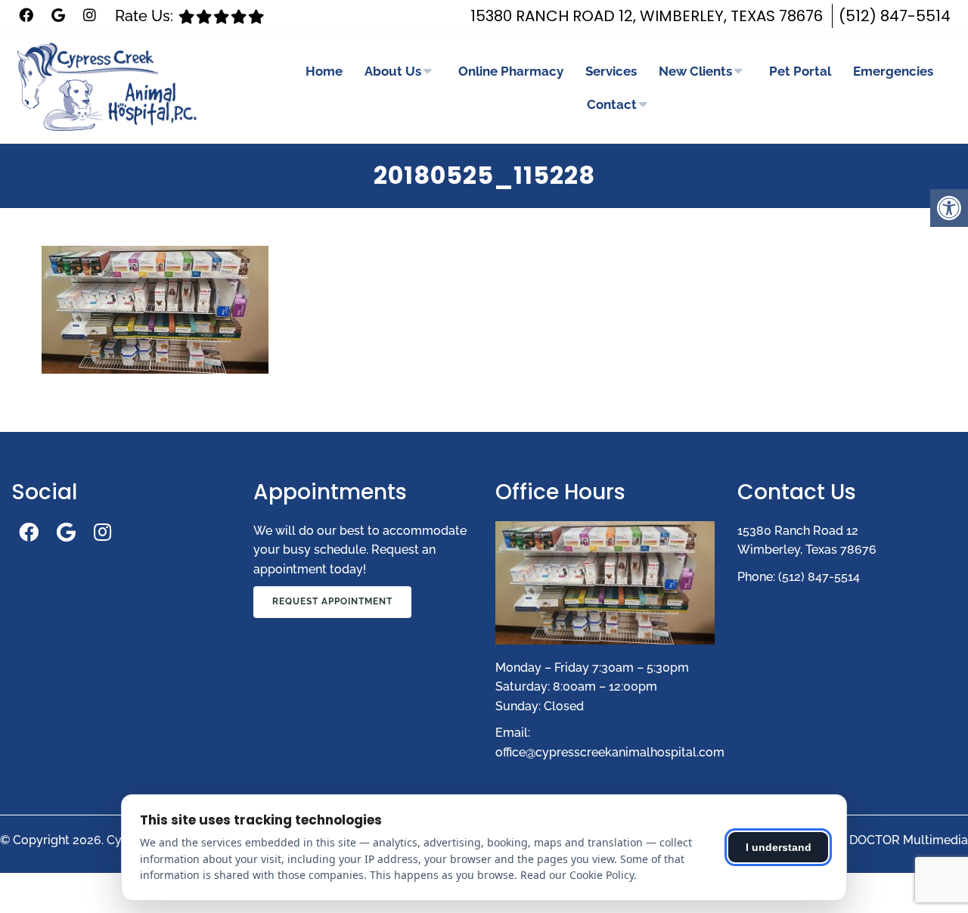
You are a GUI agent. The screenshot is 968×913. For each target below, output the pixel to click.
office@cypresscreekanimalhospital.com (609, 752)
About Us (393, 71)
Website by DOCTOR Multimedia (875, 840)
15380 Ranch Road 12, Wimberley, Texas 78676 (646, 15)
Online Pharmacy (510, 71)
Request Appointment (332, 601)
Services (611, 71)
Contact (612, 104)
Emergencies (893, 71)
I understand (778, 847)
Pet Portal (800, 71)
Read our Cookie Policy (577, 875)
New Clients (695, 71)
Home (324, 71)
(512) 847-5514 (895, 15)
